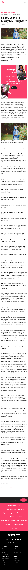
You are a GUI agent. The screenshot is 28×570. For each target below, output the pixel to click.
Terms (15, 558)
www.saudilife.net (9, 488)
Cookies (16, 562)
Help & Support (5, 558)
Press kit (3, 552)
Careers (3, 550)
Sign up (15, 548)
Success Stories (17, 552)
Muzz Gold (16, 550)
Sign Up (14, 87)
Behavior (4, 564)
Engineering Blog (5, 554)
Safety (3, 560)
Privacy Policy (17, 560)
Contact (3, 562)
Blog (2, 548)
